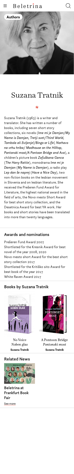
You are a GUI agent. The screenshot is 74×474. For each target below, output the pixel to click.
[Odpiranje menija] (5, 5)
